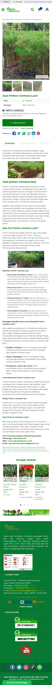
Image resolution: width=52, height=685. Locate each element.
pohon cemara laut (16, 403)
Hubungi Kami (19, 123)
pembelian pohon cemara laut (36, 449)
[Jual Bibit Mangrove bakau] (26, 473)
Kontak (19, 2)
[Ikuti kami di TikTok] (33, 669)
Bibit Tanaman (29, 105)
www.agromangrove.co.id (20, 441)
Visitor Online (26, 607)
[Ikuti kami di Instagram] (26, 669)
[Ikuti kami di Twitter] (19, 669)
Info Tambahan (28, 143)
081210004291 (19, 438)
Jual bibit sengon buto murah (40, 487)
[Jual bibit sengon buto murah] (42, 473)
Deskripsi (10, 143)
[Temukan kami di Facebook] (12, 669)
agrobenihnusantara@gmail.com (24, 443)
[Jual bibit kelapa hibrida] (10, 473)
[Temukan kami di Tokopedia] (39, 669)
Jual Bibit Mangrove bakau (23, 487)
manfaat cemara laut (18, 449)
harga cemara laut (12, 447)
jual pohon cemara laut (27, 447)
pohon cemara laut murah (24, 451)
